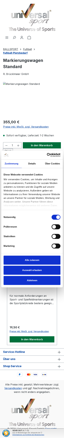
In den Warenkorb (42, 145)
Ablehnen (32, 280)
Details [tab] (32, 163)
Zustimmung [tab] (11, 163)
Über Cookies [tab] (52, 163)
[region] (32, 99)
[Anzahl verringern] (6, 145)
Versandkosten (13, 388)
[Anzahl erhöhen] (18, 145)
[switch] (56, 226)
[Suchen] (14, 37)
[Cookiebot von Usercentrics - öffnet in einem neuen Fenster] (46, 155)
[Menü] (7, 37)
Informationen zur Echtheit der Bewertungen (28, 435)
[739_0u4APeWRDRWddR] (32, 99)
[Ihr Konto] (21, 37)
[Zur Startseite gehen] (32, 18)
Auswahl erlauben (32, 270)
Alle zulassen (32, 260)
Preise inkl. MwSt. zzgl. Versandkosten (26, 126)
